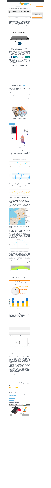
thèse (24, 85)
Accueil (9, 6)
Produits (22, 6)
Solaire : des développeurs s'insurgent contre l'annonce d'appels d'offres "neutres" (20, 0)
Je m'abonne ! (37, 17)
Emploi (31, 6)
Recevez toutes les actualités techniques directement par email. (37, 14)
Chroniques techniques (13, 8)
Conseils (18, 6)
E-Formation (26, 6)
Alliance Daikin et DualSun (12, 395)
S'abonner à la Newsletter (39, 6)
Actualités (13, 6)
